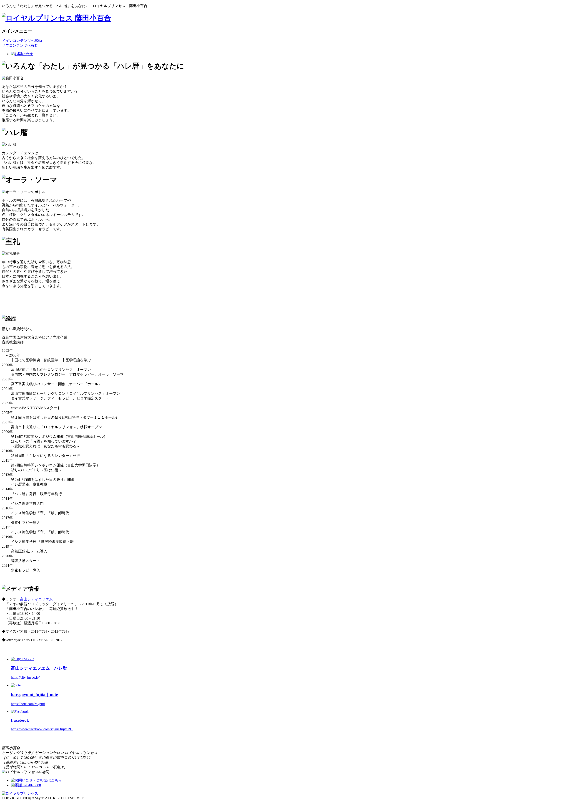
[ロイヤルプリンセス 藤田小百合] (56, 18)
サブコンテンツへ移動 (20, 45)
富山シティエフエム (36, 599)
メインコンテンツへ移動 (22, 41)
